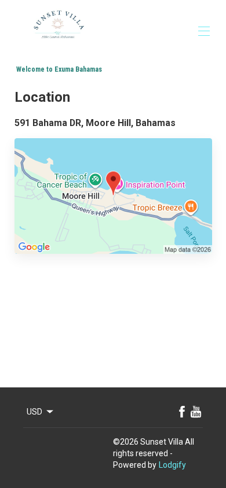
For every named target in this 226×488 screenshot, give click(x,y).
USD (34, 411)
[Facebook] (182, 412)
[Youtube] (196, 412)
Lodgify (172, 464)
